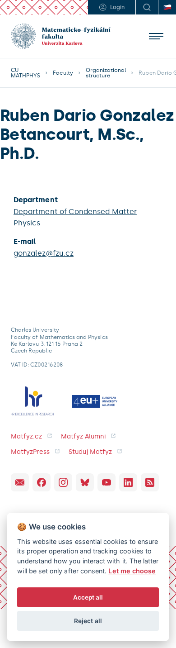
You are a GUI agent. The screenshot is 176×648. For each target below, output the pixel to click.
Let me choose (132, 571)
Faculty (63, 73)
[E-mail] (20, 482)
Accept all (88, 597)
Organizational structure (106, 72)
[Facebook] (41, 482)
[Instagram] (63, 482)
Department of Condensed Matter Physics (75, 217)
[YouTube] (106, 482)
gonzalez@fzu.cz (44, 253)
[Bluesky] (85, 482)
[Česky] (167, 7)
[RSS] (150, 482)
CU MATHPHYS (25, 72)
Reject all (88, 620)
